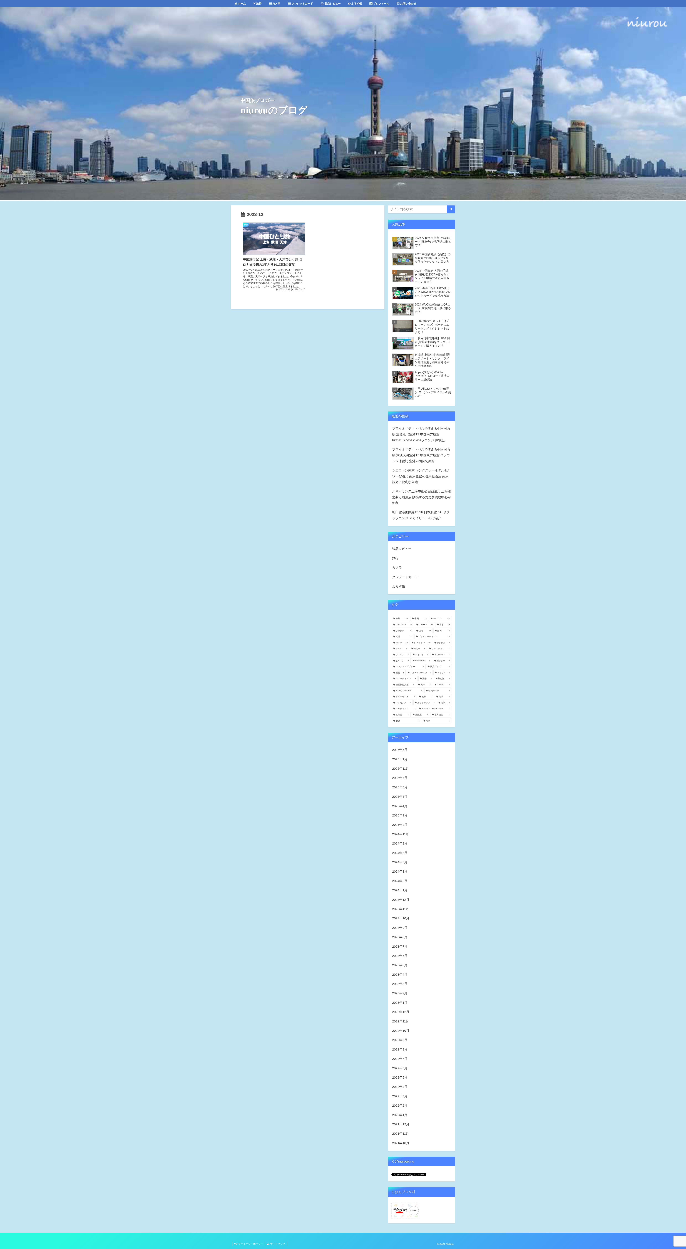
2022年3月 (399, 1096)
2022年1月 (399, 1115)
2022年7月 (399, 1059)
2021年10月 (400, 1143)
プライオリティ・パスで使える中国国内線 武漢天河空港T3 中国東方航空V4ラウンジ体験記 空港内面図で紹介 (421, 455)
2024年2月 (399, 881)
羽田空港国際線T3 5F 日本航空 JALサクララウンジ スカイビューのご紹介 (421, 515)
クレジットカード (405, 577)
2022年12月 (400, 1012)
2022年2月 (399, 1105)
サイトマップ (277, 1243)
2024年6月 (399, 853)
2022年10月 (400, 1030)
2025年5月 (399, 796)
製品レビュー (401, 549)
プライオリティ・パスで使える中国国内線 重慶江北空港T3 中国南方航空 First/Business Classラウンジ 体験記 (421, 434)
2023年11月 (400, 909)
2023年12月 (400, 900)
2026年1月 (399, 759)
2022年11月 (400, 1021)
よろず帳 (398, 586)
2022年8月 (399, 1049)
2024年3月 (399, 871)
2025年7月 (399, 778)
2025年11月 (400, 768)
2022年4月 (399, 1087)
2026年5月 (399, 750)
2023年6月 (399, 956)
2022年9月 (399, 1040)
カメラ (397, 567)
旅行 (395, 558)
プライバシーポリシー (250, 1243)
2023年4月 (399, 974)
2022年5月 (399, 1077)
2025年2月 (399, 824)
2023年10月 (400, 918)
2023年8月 (399, 937)
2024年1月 (399, 890)
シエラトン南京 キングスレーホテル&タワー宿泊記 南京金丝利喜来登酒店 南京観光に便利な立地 (421, 476)
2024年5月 (399, 862)
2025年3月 (399, 815)
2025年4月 (399, 806)
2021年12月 (400, 1124)
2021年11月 (400, 1133)
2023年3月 (399, 984)
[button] (451, 209)
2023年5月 (399, 965)
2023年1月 (399, 1002)
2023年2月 (399, 993)
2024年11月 (400, 834)
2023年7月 (399, 946)
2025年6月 (399, 787)
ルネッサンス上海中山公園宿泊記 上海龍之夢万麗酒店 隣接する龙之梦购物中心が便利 (421, 497)
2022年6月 (399, 1068)
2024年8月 (399, 843)
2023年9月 (399, 928)
